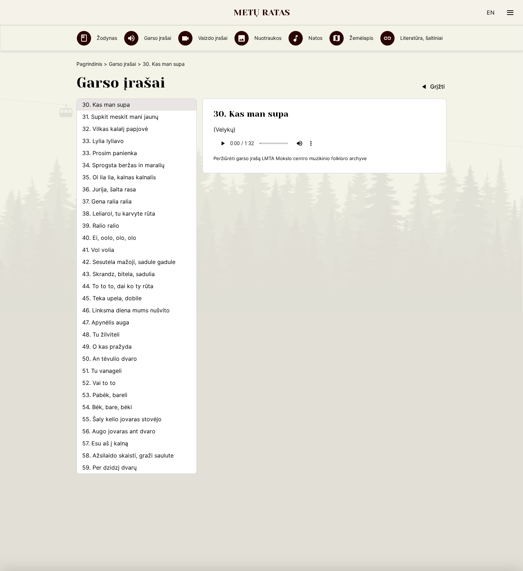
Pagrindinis (89, 64)
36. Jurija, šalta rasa (109, 189)
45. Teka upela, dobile (112, 298)
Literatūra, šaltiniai (421, 38)
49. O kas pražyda (107, 346)
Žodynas (106, 38)
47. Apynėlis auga (105, 322)
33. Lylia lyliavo (103, 140)
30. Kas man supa (106, 104)
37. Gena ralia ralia (107, 201)
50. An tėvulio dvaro (109, 358)
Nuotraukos (267, 38)
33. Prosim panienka (109, 153)
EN (491, 12)
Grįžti (437, 86)
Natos (314, 38)
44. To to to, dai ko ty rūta (117, 286)
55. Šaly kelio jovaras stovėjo (122, 419)
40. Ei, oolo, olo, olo (109, 237)
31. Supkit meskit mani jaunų (120, 116)
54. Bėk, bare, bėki (107, 407)
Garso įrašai (157, 38)
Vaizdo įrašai (212, 38)
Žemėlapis (360, 38)
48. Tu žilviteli (101, 334)
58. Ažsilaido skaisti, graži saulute (128, 455)
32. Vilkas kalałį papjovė (115, 128)
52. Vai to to (99, 382)
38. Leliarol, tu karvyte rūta (118, 213)
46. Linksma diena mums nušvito (126, 310)
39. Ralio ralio (100, 225)
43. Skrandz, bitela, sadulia (118, 273)
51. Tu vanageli (102, 370)
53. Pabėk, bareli (104, 394)
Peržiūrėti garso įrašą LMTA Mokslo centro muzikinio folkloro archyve (290, 158)
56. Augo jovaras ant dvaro (118, 431)
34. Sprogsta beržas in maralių (123, 165)
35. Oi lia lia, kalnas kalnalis (119, 177)
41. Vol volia (98, 249)
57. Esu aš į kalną (105, 443)
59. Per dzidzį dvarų (109, 467)
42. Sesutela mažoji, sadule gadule (128, 261)
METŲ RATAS (261, 12)
